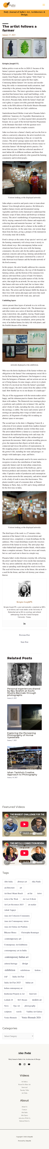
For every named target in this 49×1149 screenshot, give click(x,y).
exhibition (10, 970)
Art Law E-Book (29, 899)
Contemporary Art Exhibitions (15, 944)
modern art (37, 999)
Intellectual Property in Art (14, 993)
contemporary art (13, 938)
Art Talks (24, 1093)
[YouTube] (29, 1064)
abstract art (22, 881)
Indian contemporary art (13, 988)
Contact (24, 1110)
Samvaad (24, 1087)
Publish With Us (24, 1121)
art (21, 887)
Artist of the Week (11, 899)
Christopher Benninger (30, 932)
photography (30, 1005)
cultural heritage (10, 963)
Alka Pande (36, 881)
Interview (33, 993)
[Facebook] (20, 1064)
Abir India (8, 881)
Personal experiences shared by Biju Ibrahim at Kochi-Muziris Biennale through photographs (23, 692)
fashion (37, 970)
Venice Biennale (10, 1017)
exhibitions (25, 970)
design (25, 963)
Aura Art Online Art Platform (16, 926)
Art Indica (24, 1082)
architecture (9, 887)
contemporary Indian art (17, 957)
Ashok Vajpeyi (10, 910)
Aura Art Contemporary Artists (16, 921)
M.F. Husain (22, 1000)
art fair (29, 893)
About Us (24, 1107)
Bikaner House (10, 932)
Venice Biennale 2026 (31, 1017)
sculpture (8, 1011)
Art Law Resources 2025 (14, 904)
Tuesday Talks (24, 1090)
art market (32, 904)
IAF (5, 976)
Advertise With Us (24, 1118)
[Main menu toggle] (44, 5)
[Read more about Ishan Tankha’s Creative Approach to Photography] (24, 757)
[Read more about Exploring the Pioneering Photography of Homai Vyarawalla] (24, 717)
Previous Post (24, 635)
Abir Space (24, 1115)
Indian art (29, 982)
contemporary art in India (15, 950)
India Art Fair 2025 (12, 982)
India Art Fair (18, 976)
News (6, 1005)
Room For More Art (24, 1084)
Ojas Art (16, 1005)
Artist (39, 893)
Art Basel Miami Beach (13, 893)
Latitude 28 (8, 1000)
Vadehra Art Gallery (34, 1011)
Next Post (24, 642)
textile (19, 1011)
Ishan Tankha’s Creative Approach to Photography (22, 773)
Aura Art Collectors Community (17, 915)
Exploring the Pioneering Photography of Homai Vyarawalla (21, 735)
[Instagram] (24, 1064)
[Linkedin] (24, 623)
